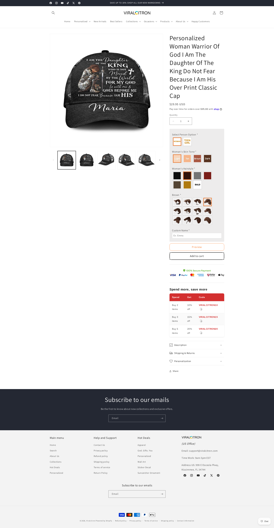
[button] (53, 12)
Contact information (185, 521)
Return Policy (101, 472)
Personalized (56, 472)
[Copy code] (201, 309)
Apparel (142, 445)
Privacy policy (101, 450)
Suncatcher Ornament (149, 472)
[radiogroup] (197, 141)
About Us (54, 456)
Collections (56, 461)
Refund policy (101, 456)
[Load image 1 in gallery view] (67, 160)
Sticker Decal (144, 467)
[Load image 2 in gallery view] (86, 160)
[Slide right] (159, 160)
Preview (197, 247)
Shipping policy (101, 461)
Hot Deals (55, 467)
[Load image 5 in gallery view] (146, 160)
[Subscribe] (161, 418)
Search (53, 450)
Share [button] (176, 371)
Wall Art (142, 461)
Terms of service (102, 467)
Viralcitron (90, 521)
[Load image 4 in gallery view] (126, 160)
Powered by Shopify (104, 521)
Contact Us (99, 445)
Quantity (173, 115)
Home (53, 445)
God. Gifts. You (145, 450)
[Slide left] (53, 160)
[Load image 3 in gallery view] (106, 160)
